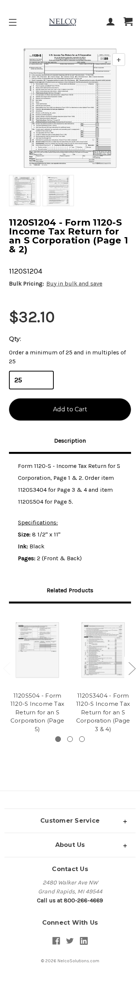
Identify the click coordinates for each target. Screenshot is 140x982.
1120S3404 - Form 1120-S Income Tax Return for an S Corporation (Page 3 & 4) (103, 712)
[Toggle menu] (19, 22)
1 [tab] (58, 739)
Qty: (15, 338)
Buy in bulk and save (74, 283)
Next (131, 668)
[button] (70, 821)
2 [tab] (70, 739)
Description (70, 440)
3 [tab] (82, 739)
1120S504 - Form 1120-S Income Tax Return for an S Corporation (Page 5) (37, 712)
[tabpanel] (37, 674)
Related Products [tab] (70, 590)
